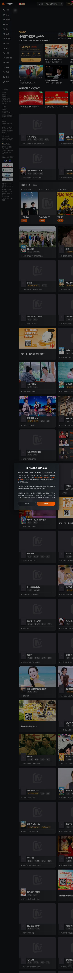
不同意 (27, 503)
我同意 (46, 503)
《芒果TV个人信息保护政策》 (41, 477)
